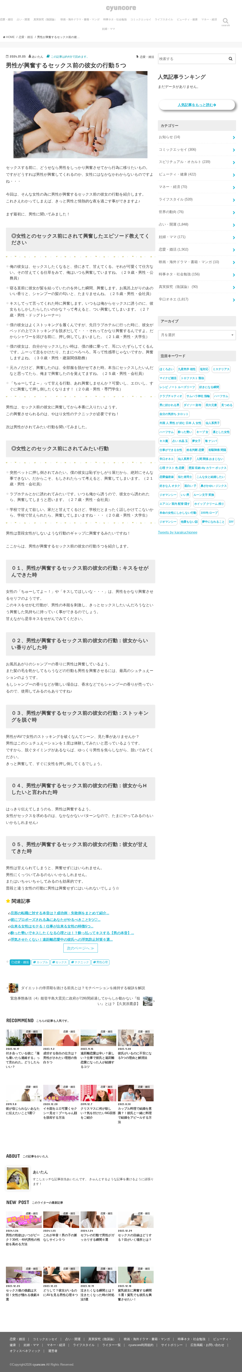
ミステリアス (221, 369)
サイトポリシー (172, 1345)
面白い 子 (190, 485)
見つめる (227, 405)
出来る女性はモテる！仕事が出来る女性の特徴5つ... (52, 926)
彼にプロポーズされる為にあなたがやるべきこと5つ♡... (55, 920)
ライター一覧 (111, 1345)
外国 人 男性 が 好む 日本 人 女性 (180, 423)
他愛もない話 (189, 521)
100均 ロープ (209, 512)
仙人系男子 (213, 423)
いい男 (185, 494)
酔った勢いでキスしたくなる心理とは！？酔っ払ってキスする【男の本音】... (72, 933)
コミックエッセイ (140, 19)
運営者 (52, 1351)
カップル (42, 962)
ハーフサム (221, 396)
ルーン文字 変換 (204, 494)
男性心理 (102, 962)
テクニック (82, 962)
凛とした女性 (221, 432)
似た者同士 (185, 477)
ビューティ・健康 (187, 19)
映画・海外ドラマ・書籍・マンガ (79, 19)
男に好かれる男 (169, 405)
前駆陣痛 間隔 (217, 450)
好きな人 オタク (170, 485)
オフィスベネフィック (25, 1351)
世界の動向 (171, 212)
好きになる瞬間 (209, 387)
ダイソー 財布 (192, 405)
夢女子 (196, 441)
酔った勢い (185, 432)
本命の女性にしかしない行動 (178, 512)
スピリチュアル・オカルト (184, 162)
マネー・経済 (209, 19)
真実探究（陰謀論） (45, 19)
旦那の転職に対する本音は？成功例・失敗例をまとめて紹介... (60, 913)
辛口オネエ (173, 299)
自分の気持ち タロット (174, 414)
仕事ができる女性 (171, 450)
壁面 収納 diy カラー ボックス (208, 468)
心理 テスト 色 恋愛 (172, 468)
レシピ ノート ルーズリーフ (177, 387)
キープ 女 (202, 432)
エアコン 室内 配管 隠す (175, 503)
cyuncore (121, 7)
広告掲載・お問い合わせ (207, 1345)
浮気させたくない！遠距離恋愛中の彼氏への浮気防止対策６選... (62, 939)
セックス (61, 962)
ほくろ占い (167, 369)
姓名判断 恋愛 (195, 450)
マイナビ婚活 (168, 378)
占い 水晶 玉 (180, 441)
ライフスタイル (164, 19)
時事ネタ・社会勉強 (115, 19)
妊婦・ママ (108, 28)
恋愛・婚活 (22, 962)
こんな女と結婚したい (210, 477)
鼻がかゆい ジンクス (214, 485)
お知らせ (169, 137)
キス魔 (164, 441)
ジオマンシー (168, 494)
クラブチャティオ (171, 396)
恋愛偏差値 (167, 477)
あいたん (40, 1172)
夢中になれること (213, 521)
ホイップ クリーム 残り (209, 503)
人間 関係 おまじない (209, 459)
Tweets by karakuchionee (177, 532)
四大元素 (211, 405)
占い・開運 (23, 19)
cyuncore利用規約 (141, 1345)
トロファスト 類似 (192, 378)
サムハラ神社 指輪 (198, 396)
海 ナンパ (211, 441)
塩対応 (204, 369)
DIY (231, 521)
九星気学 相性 (187, 369)
